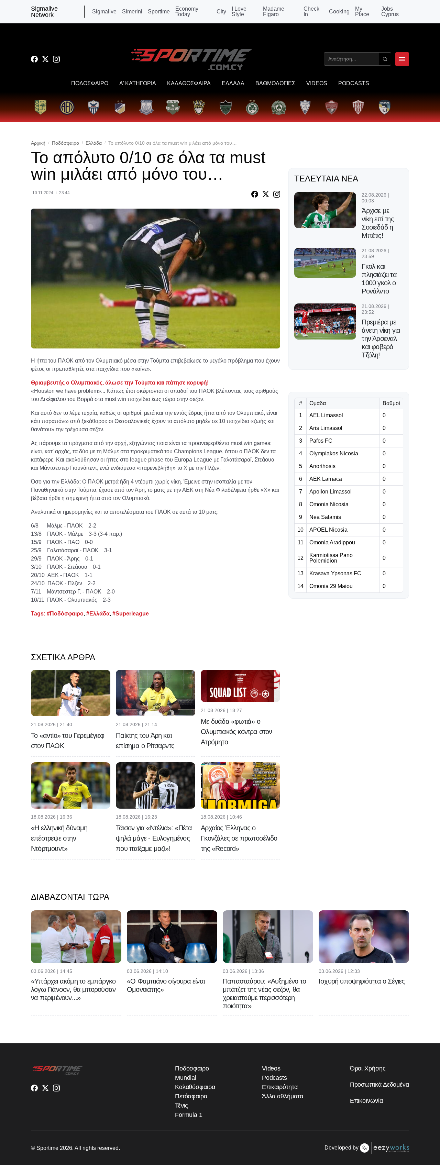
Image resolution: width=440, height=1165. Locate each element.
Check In (311, 11)
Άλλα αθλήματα (282, 1096)
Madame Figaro (273, 11)
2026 (66, 1148)
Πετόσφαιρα (191, 1096)
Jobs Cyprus (390, 11)
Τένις (181, 1105)
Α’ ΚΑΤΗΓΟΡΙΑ (137, 83)
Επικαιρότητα (280, 1087)
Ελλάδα (94, 143)
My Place (362, 11)
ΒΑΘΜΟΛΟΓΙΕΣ (275, 83)
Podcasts (274, 1077)
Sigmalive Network (44, 11)
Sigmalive (104, 11)
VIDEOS (316, 83)
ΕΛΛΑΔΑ (233, 83)
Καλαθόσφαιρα (195, 1087)
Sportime (159, 11)
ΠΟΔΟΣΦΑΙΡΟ (89, 83)
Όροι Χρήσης (368, 1068)
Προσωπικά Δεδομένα (379, 1084)
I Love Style (239, 11)
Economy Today (186, 11)
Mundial (185, 1077)
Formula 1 (188, 1114)
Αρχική (38, 143)
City (221, 11)
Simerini (132, 11)
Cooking (339, 11)
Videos (271, 1068)
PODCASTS (353, 83)
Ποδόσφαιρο (65, 143)
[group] (40, 107)
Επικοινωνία (366, 1100)
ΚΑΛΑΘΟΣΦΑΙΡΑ (189, 83)
